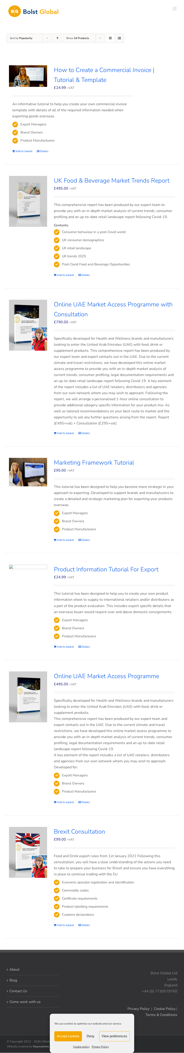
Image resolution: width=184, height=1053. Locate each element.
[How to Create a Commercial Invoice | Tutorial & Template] (28, 76)
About (14, 969)
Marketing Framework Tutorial (94, 463)
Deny (90, 1036)
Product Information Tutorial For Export (106, 569)
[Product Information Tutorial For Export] (28, 575)
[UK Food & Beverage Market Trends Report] (28, 201)
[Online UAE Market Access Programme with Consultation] (28, 325)
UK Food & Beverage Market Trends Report (111, 181)
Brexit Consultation (79, 832)
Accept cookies (68, 1036)
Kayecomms (41, 1046)
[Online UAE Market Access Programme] (28, 696)
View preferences (114, 1036)
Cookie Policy (164, 1008)
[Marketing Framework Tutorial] (28, 472)
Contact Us (18, 991)
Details (44, 151)
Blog (13, 980)
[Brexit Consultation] (28, 852)
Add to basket (23, 151)
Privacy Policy (100, 1047)
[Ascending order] (57, 38)
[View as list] (119, 38)
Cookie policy (81, 1047)
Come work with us (25, 1001)
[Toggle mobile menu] (175, 8)
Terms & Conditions (161, 1014)
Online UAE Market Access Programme (106, 676)
